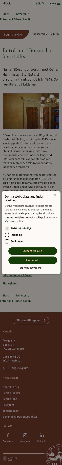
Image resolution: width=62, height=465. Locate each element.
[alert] (31, 232)
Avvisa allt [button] (33, 260)
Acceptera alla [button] (32, 251)
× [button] (55, 195)
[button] (31, 268)
